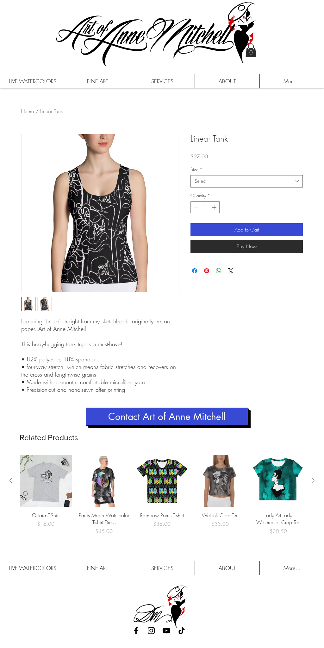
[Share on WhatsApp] (218, 271)
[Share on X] (230, 271)
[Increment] (215, 207)
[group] (162, 498)
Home (27, 111)
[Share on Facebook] (194, 271)
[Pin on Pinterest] (206, 271)
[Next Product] (313, 480)
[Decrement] (195, 207)
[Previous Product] (11, 480)
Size (196, 169)
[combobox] (246, 181)
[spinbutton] (205, 207)
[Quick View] (46, 481)
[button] (251, 50)
